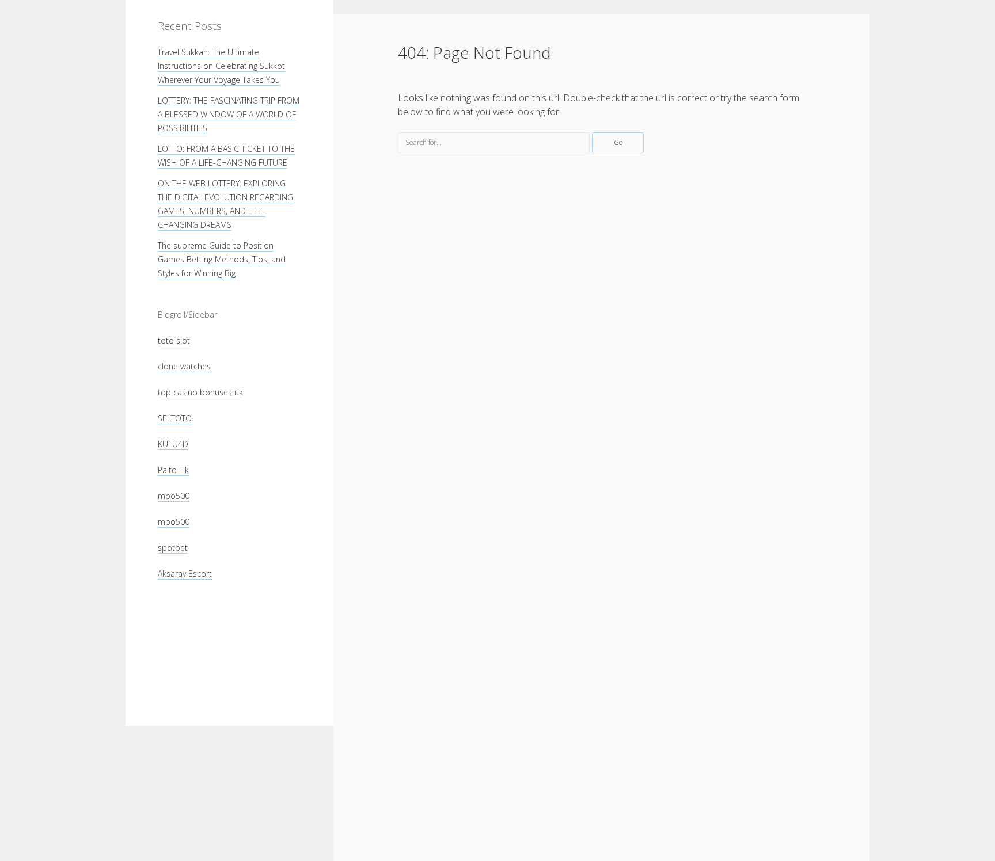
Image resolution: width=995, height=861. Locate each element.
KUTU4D (173, 444)
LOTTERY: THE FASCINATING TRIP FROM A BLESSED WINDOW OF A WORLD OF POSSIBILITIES (228, 114)
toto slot (174, 340)
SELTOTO (175, 418)
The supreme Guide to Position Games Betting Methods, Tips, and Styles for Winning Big (222, 259)
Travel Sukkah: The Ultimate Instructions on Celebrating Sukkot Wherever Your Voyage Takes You (221, 66)
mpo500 (173, 495)
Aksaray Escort (185, 573)
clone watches (184, 366)
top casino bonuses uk (200, 392)
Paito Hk (173, 469)
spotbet (173, 547)
